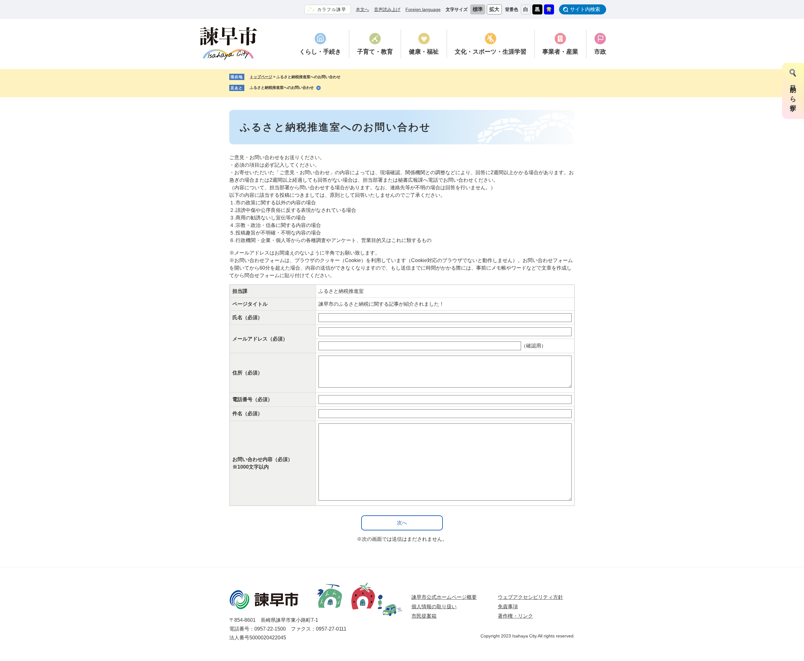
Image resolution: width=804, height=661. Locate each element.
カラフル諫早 (331, 9)
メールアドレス (260, 338)
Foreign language (423, 9)
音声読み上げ (387, 9)
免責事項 (508, 606)
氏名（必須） (247, 317)
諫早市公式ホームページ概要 (444, 597)
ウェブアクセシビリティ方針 (530, 597)
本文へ (362, 9)
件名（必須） (247, 413)
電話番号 (252, 399)
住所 (247, 372)
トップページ (261, 77)
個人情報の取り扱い (434, 606)
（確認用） (533, 345)
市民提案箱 (424, 616)
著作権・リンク (515, 616)
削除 (318, 88)
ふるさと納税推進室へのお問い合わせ (282, 87)
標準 (478, 9)
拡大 (494, 9)
